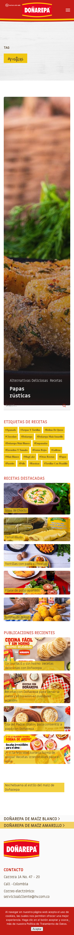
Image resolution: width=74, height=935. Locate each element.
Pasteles (10, 463)
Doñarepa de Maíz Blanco (31, 819)
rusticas (35, 463)
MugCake (30, 456)
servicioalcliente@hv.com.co (27, 897)
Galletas (56, 450)
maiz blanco (13, 456)
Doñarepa (27, 436)
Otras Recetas (47, 456)
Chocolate (12, 436)
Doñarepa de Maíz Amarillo (33, 825)
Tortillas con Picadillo (56, 463)
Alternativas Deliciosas (29, 380)
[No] (69, 921)
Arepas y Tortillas (31, 430)
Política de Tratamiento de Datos (47, 923)
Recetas (56, 380)
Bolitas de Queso (54, 430)
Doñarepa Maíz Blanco (18, 443)
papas (63, 456)
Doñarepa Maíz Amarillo (50, 436)
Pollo (22, 463)
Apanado (11, 430)
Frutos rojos (40, 450)
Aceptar (37, 928)
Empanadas (41, 443)
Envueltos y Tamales (17, 450)
